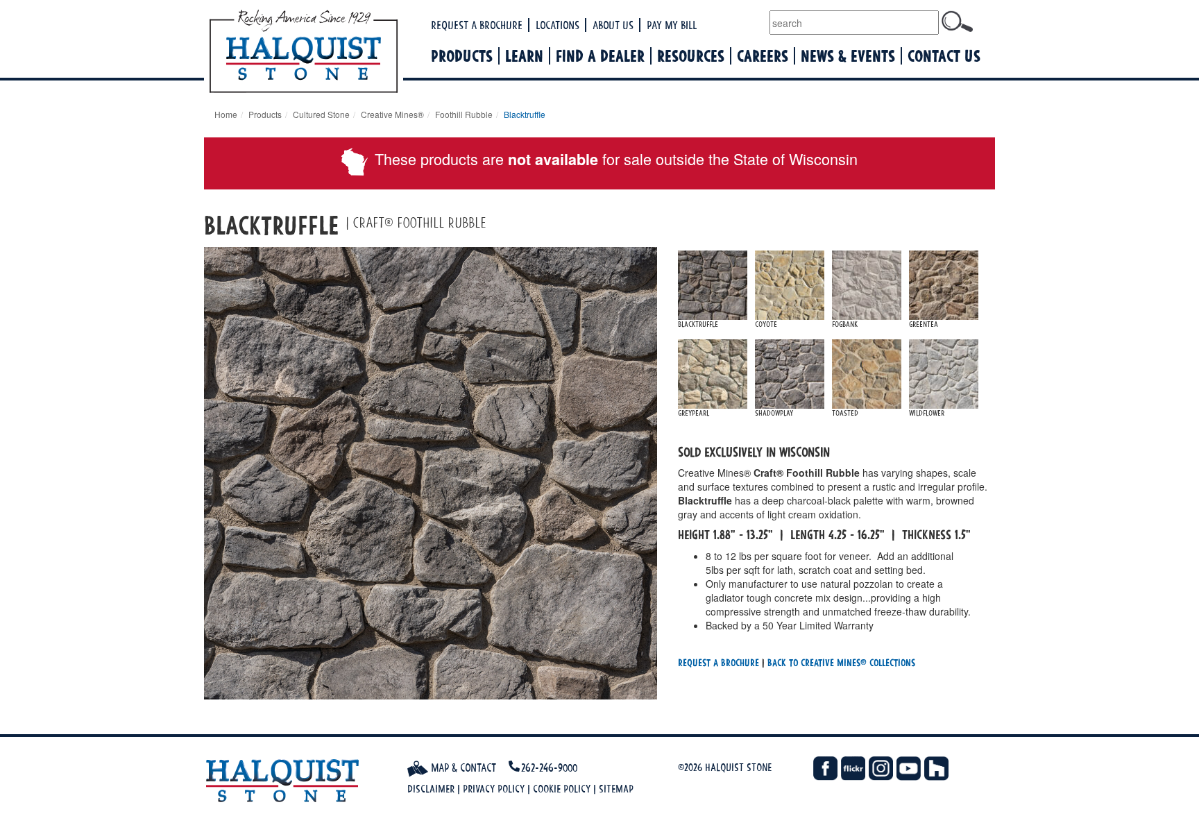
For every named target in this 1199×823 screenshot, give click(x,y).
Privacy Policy (494, 788)
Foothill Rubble (464, 114)
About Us (613, 25)
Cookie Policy (561, 788)
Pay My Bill (672, 25)
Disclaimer (430, 788)
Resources (690, 56)
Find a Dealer (600, 56)
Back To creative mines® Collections (841, 662)
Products (462, 56)
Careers (762, 56)
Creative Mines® (392, 114)
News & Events (848, 56)
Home (225, 114)
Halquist (355, 53)
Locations (557, 25)
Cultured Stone (321, 114)
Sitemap (616, 788)
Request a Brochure (476, 25)
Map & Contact (462, 767)
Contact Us (944, 56)
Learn (524, 56)
